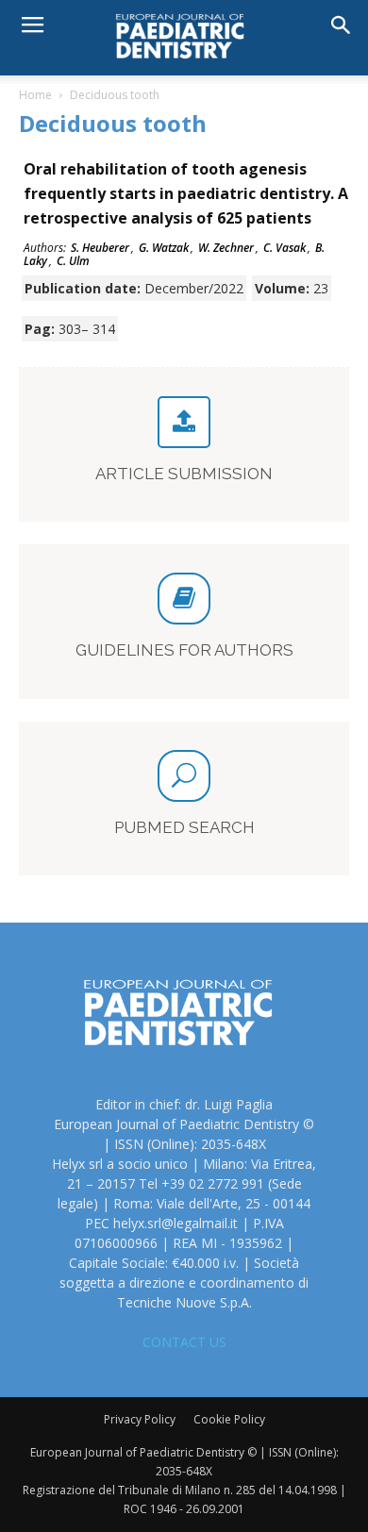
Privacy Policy (140, 1419)
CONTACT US (184, 1342)
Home (35, 95)
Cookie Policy (229, 1419)
